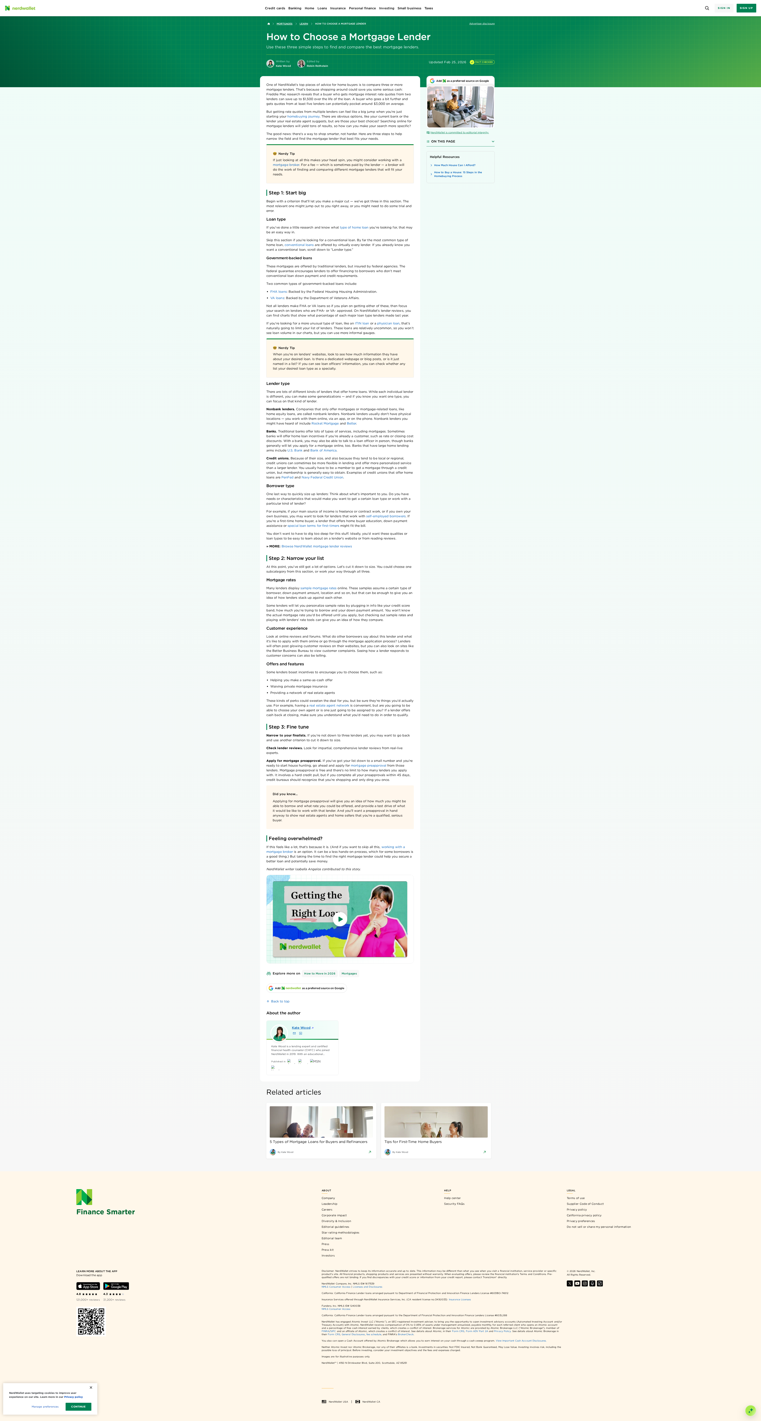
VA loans (277, 298)
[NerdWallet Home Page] (20, 8)
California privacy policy (584, 1215)
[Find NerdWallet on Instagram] (585, 1283)
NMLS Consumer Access (336, 1286)
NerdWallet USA (338, 1401)
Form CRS (458, 1331)
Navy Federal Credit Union (322, 477)
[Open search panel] (707, 8)
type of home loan (354, 227)
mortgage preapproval (368, 765)
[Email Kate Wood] (294, 1033)
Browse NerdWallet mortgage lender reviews (317, 546)
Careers (327, 1209)
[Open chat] (750, 1410)
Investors (328, 1255)
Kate (301, 1028)
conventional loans (299, 245)
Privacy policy (577, 1209)
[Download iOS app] (88, 1286)
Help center (452, 1198)
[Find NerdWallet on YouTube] (577, 1283)
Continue (78, 1406)
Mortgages (285, 23)
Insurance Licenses (460, 1299)
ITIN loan (362, 323)
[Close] (91, 1387)
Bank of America (323, 450)
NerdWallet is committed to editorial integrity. (459, 132)
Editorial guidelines (335, 1226)
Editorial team (332, 1238)
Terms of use (576, 1198)
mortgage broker (286, 165)
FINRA (325, 1331)
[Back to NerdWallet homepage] (268, 23)
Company (328, 1198)
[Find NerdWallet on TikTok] (600, 1283)
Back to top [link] (280, 1001)
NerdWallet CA (371, 1401)
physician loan (388, 323)
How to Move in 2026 (319, 973)
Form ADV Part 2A (477, 1331)
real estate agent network (329, 705)
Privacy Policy (502, 1331)
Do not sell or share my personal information (599, 1226)
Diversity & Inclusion (336, 1221)
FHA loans (278, 292)
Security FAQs (454, 1203)
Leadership (329, 1203)
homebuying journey (303, 116)
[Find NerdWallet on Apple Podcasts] (592, 1283)
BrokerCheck (406, 1334)
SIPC (333, 1331)
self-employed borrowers (386, 516)
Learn (304, 23)
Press (325, 1244)
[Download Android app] (116, 1286)
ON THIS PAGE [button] (443, 141)
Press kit (328, 1249)
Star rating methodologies (340, 1232)
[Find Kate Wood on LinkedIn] (300, 1033)
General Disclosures (353, 1334)
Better (351, 423)
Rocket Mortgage (325, 423)
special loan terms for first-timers (313, 526)
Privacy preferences (581, 1221)
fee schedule (373, 1334)
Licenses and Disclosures (367, 1286)
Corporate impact (334, 1215)
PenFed (287, 477)
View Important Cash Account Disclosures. (521, 1340)
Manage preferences (45, 1406)
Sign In (724, 8)
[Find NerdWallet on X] (570, 1283)
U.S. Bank (294, 450)
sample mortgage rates (318, 588)
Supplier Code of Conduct (585, 1203)
